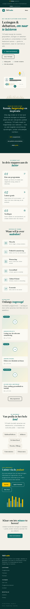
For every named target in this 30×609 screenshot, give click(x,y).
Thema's (4, 573)
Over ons (4, 582)
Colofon (4, 594)
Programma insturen (8, 585)
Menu (26, 10)
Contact (4, 588)
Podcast (4, 575)
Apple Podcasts (17, 484)
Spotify (6, 484)
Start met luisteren (11, 51)
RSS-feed (7, 489)
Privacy (4, 597)
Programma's (5, 570)
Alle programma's (15, 398)
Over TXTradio (8, 56)
